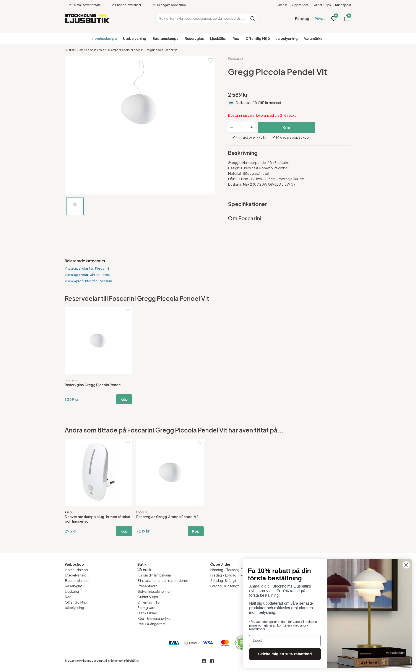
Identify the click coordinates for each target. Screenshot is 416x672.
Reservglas (194, 38)
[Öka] (251, 127)
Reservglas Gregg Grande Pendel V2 (167, 516)
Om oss (282, 5)
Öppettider (300, 5)
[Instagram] (204, 661)
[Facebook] (212, 661)
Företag (302, 18)
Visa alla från (87, 268)
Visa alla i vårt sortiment (87, 275)
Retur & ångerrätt (151, 624)
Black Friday (147, 613)
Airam (68, 512)
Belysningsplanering (153, 591)
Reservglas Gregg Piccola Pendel (93, 384)
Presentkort (147, 586)
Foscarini (235, 58)
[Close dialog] (406, 565)
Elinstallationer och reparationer (162, 580)
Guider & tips (321, 5)
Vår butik (144, 569)
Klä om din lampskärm (154, 575)
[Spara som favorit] (210, 60)
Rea (236, 38)
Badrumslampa (166, 38)
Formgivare (146, 607)
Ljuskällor (218, 38)
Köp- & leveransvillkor (154, 618)
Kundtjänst (343, 5)
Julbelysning (287, 38)
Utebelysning (134, 38)
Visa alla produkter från (88, 281)
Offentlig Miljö (257, 38)
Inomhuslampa (104, 38)
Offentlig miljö (148, 602)
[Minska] (231, 127)
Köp (286, 127)
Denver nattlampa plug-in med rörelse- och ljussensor (98, 518)
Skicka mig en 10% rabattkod (285, 654)
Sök (252, 18)
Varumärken (314, 38)
